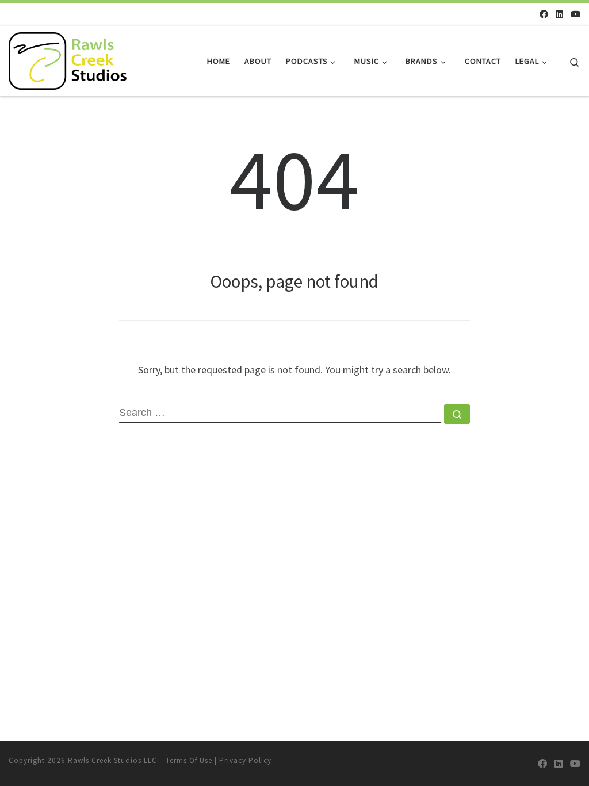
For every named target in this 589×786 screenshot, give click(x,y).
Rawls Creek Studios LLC (112, 760)
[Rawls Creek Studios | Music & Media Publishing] (68, 59)
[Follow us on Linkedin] (559, 14)
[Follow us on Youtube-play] (575, 14)
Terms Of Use (189, 760)
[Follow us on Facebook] (544, 14)
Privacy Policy (245, 760)
